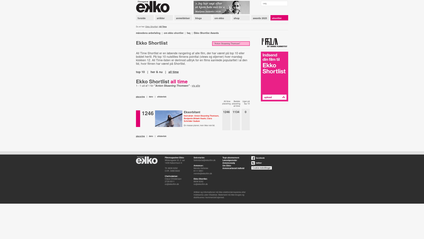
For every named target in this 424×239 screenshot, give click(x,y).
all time (173, 72)
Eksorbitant (192, 112)
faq (188, 33)
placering (140, 96)
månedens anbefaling (148, 33)
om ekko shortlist (174, 33)
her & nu (157, 72)
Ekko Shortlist (151, 26)
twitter (259, 162)
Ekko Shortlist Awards (206, 33)
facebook (260, 157)
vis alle (196, 85)
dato (151, 96)
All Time (163, 26)
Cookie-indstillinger (262, 168)
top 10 (140, 72)
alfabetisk (161, 96)
